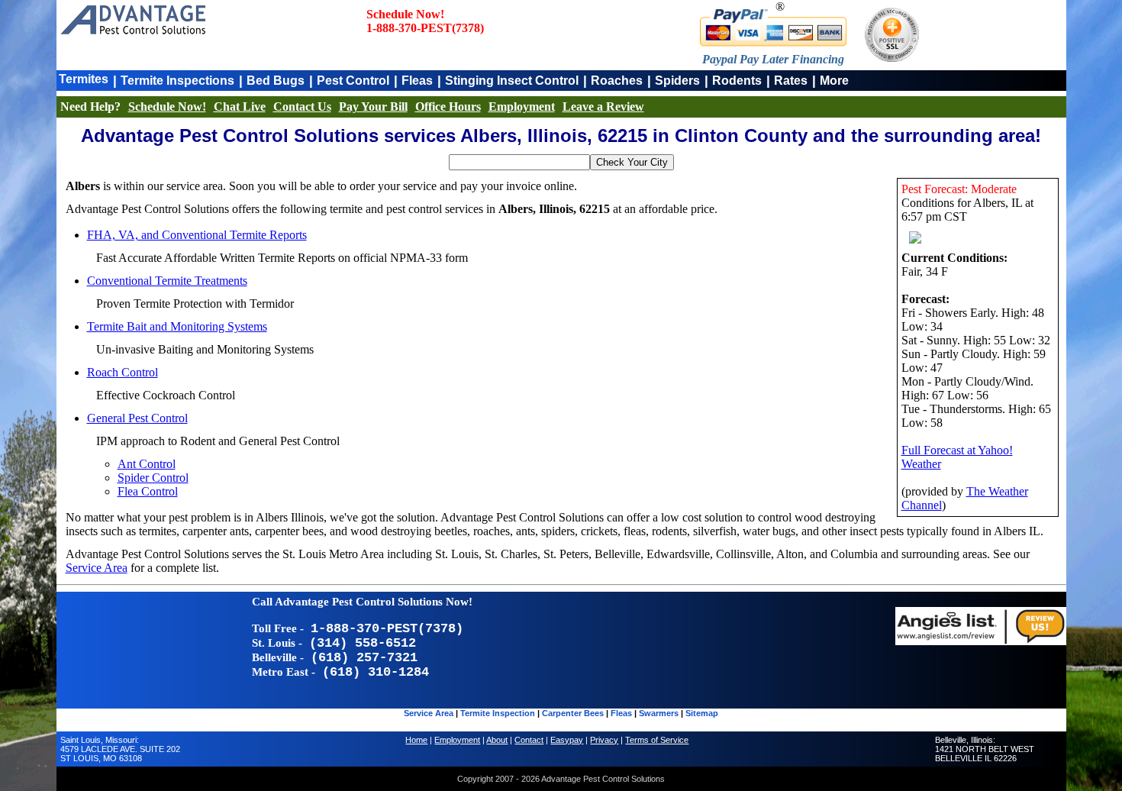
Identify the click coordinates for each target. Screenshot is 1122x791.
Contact (528, 739)
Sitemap (701, 713)
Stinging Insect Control (512, 80)
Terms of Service (656, 739)
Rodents (737, 80)
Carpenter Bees (573, 713)
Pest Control (353, 80)
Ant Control (147, 463)
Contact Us (302, 106)
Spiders (677, 80)
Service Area (96, 567)
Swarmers (659, 713)
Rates (791, 80)
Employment (521, 106)
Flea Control (148, 491)
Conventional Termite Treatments (167, 280)
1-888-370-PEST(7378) (425, 27)
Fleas (417, 80)
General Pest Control (137, 418)
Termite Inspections (177, 80)
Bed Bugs (276, 80)
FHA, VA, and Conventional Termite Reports (197, 234)
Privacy (604, 739)
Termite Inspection (497, 713)
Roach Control (122, 372)
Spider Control (153, 477)
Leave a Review (603, 106)
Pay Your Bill (373, 106)
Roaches (617, 80)
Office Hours (448, 106)
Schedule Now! (167, 106)
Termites (83, 79)
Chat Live (240, 106)
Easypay (566, 739)
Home (416, 739)
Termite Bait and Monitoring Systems (177, 326)
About (497, 739)
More (834, 80)
